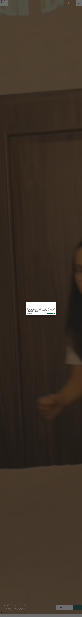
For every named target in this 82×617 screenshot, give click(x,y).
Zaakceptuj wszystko (51, 313)
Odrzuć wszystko (29, 313)
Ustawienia (43, 313)
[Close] (54, 303)
